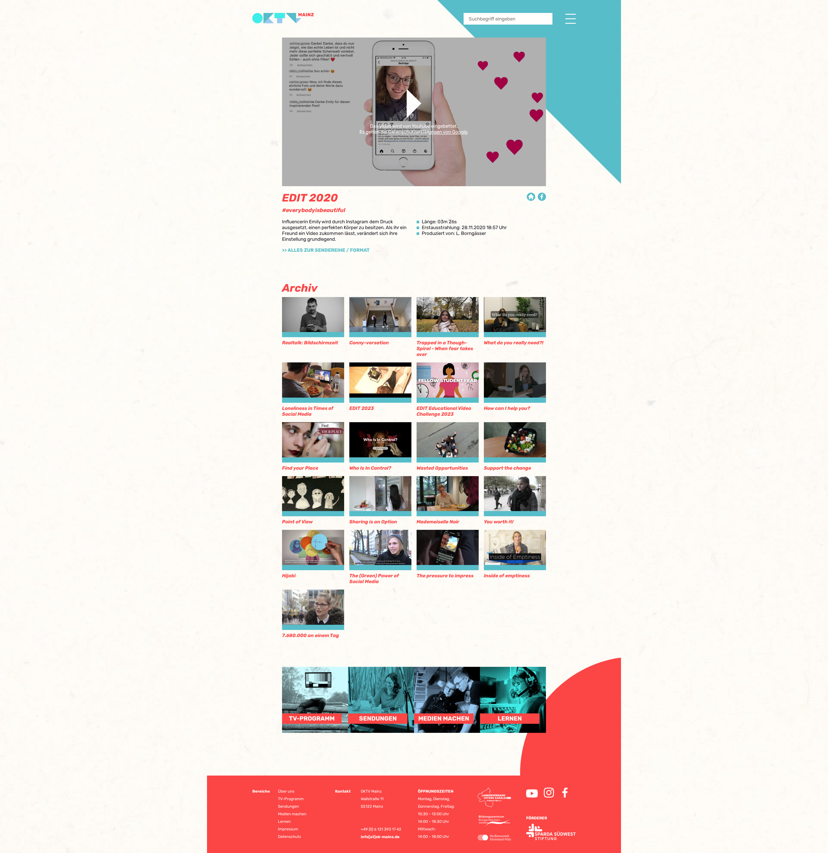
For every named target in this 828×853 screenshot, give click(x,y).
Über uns (286, 791)
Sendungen (288, 806)
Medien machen (292, 814)
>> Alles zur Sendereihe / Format (326, 250)
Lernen (284, 821)
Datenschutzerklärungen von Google (427, 132)
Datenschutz (289, 836)
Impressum (288, 829)
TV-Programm (291, 798)
